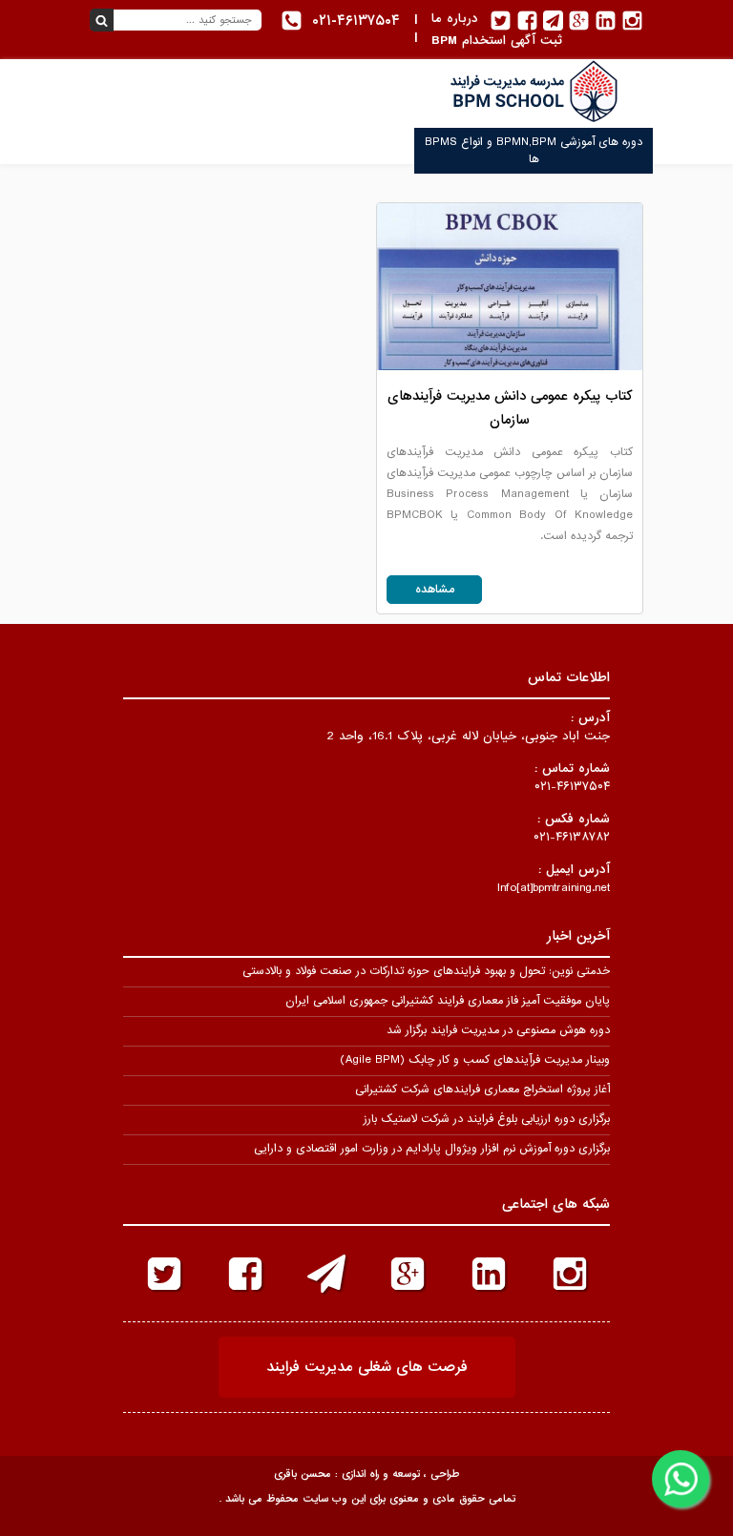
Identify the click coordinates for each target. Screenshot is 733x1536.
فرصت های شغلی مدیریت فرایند (367, 1367)
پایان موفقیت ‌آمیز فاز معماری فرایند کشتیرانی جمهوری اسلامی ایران (447, 1000)
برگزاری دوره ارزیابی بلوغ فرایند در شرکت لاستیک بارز (487, 1119)
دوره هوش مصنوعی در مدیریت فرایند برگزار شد (498, 1030)
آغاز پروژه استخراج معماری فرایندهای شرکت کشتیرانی (482, 1089)
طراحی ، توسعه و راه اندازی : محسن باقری (366, 1474)
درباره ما (454, 19)
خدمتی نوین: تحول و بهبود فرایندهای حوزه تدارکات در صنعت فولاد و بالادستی (426, 971)
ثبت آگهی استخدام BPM (496, 40)
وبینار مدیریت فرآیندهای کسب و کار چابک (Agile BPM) (475, 1060)
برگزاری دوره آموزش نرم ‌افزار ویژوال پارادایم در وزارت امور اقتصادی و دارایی (432, 1148)
